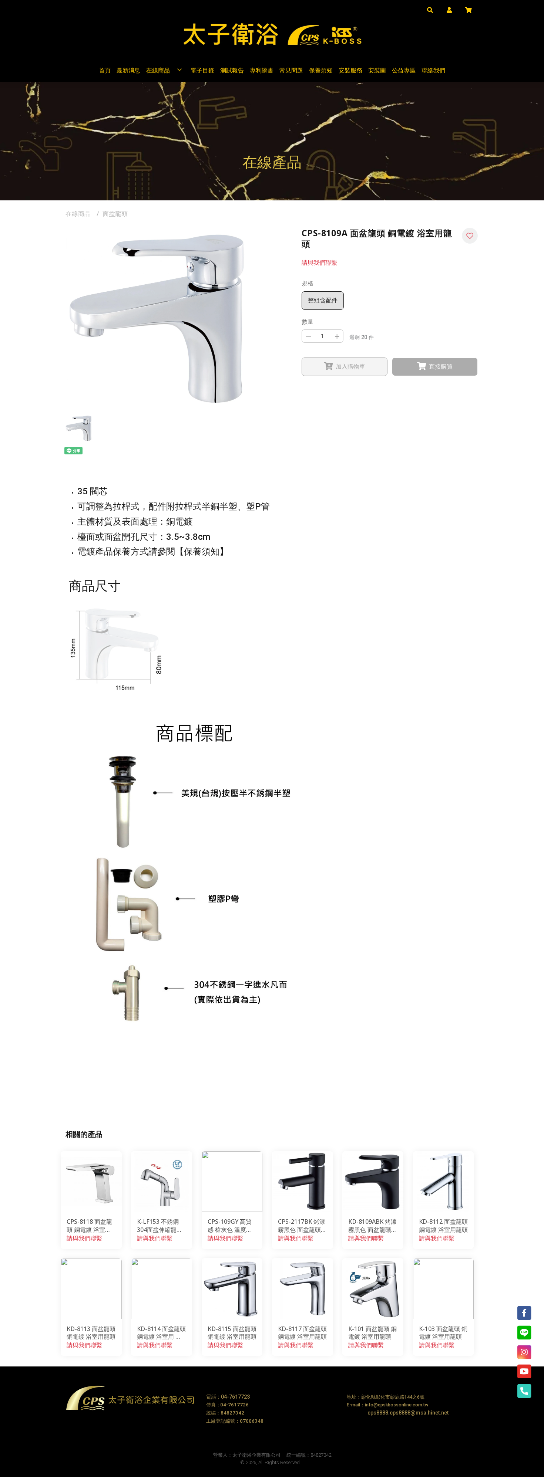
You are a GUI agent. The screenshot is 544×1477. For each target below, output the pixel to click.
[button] (430, 10)
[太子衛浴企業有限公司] (272, 31)
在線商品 (78, 213)
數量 (307, 321)
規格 (307, 283)
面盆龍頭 (115, 213)
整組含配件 (323, 300)
